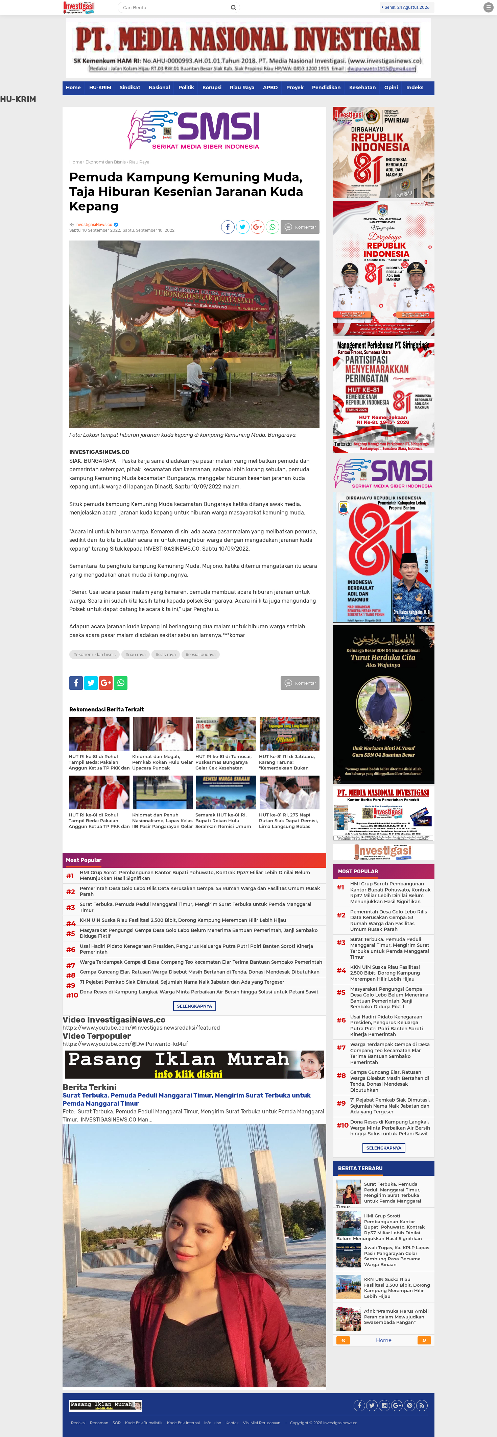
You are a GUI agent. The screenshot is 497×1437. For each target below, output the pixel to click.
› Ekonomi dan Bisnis (104, 162)
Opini (391, 87)
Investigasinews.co (340, 1422)
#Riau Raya (135, 654)
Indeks (414, 87)
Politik (186, 87)
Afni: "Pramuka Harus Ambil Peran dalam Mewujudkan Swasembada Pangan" (396, 1316)
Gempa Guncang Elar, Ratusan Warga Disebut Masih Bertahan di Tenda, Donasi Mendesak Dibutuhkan (200, 972)
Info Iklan (212, 1422)
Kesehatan (362, 87)
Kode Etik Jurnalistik (144, 1422)
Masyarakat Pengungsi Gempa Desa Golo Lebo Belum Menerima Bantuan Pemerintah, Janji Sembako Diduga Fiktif (199, 933)
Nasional (159, 87)
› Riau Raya (138, 162)
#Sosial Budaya (201, 654)
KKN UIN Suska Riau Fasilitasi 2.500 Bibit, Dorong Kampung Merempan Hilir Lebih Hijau (183, 920)
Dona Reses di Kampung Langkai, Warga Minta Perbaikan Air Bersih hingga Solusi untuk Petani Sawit (199, 991)
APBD (270, 87)
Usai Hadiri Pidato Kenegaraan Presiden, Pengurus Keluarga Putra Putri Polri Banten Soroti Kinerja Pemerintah (196, 949)
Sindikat (130, 87)
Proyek (295, 87)
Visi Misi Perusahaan (261, 1422)
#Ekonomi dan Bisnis (94, 654)
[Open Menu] (488, 7)
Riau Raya (242, 87)
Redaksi (78, 1422)
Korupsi (212, 87)
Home (73, 87)
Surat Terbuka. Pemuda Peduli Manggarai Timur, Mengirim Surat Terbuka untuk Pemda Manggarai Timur (195, 907)
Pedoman (99, 1422)
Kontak (232, 1422)
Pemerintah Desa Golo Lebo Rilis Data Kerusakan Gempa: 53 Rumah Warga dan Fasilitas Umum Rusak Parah (200, 891)
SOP (117, 1422)
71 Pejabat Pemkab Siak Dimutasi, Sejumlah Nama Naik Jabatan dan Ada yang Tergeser (182, 982)
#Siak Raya (166, 654)
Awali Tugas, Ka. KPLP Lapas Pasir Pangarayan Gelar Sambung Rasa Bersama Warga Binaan (396, 1256)
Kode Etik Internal (183, 1422)
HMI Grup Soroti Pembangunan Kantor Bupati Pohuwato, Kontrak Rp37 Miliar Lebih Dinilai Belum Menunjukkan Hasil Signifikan (195, 875)
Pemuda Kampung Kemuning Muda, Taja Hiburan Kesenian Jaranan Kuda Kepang (186, 191)
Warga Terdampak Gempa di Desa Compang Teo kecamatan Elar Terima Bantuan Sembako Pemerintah (201, 962)
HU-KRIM (100, 87)
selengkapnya (194, 1006)
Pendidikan (326, 87)
